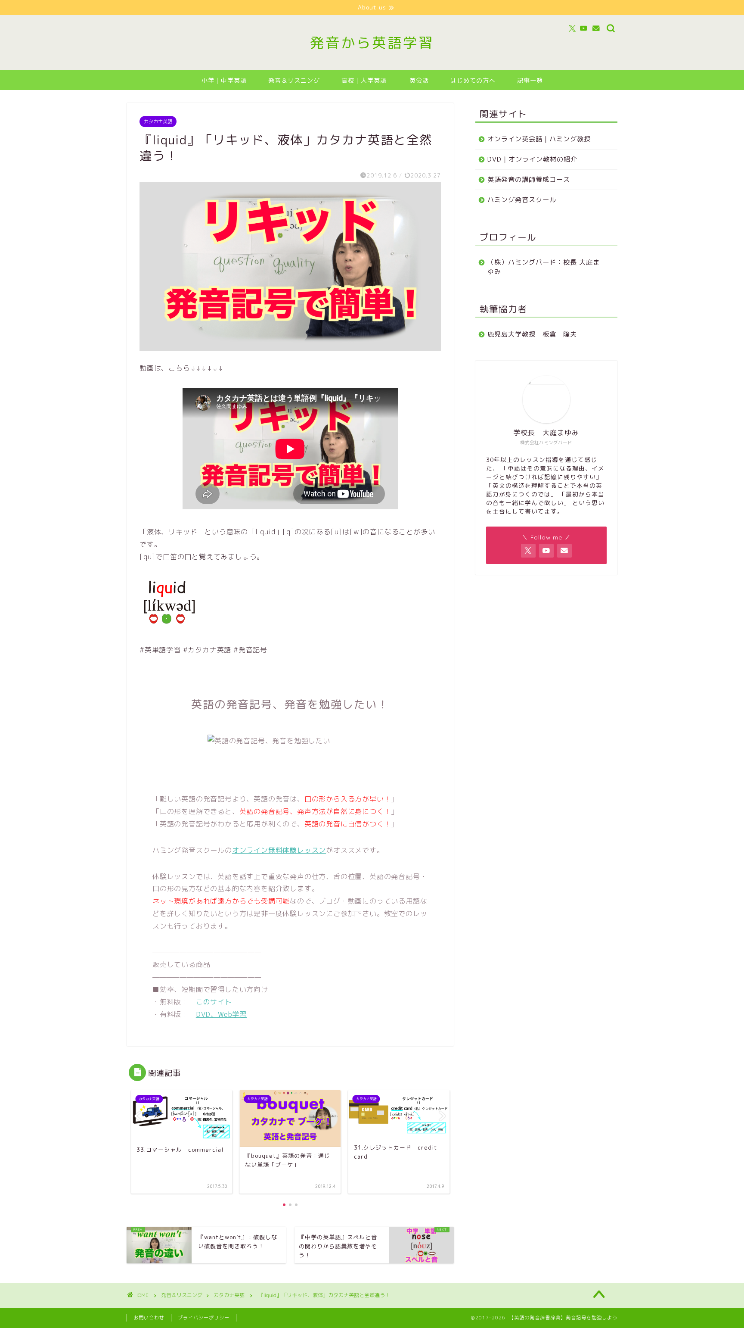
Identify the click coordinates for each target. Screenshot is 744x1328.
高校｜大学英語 (364, 80)
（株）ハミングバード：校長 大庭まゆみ (543, 267)
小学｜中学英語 (224, 80)
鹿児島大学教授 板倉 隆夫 (532, 334)
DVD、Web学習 (221, 1014)
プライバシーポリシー (203, 1317)
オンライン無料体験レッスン (279, 850)
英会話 (419, 80)
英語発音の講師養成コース (528, 179)
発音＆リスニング (294, 80)
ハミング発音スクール (521, 199)
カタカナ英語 (158, 121)
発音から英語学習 (372, 42)
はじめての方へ (473, 80)
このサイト (214, 1002)
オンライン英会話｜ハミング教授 (539, 138)
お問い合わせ (148, 1317)
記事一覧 (530, 80)
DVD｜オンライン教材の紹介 (532, 159)
